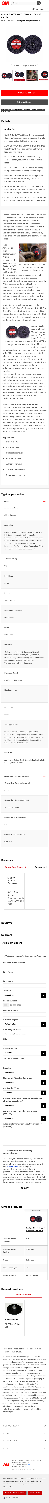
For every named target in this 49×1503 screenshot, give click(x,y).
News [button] (6, 1434)
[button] (11, 1498)
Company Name (10, 1010)
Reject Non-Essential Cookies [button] (14, 1492)
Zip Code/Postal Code (13, 1059)
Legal (14, 1460)
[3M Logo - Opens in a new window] (5, 3)
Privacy (20, 1460)
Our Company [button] (11, 1426)
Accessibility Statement (20, 1462)
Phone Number (10, 1001)
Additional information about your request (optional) (22, 1125)
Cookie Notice (9, 1487)
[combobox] (6, 1005)
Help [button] (5, 1448)
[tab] (15, 867)
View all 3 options (26, 93)
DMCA (39, 1460)
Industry (7, 1068)
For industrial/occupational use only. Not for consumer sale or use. (23, 111)
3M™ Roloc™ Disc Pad (13, 1325)
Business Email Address (14, 963)
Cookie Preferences (19, 1466)
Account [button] (40, 9)
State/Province (10, 1049)
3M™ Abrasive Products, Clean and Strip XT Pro (13, 880)
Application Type (11, 1088)
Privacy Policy (13, 1167)
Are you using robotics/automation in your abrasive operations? (22, 1100)
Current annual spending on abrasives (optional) (20, 1112)
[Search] (39, 3)
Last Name (8, 981)
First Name (8, 972)
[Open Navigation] (46, 3)
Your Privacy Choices (19, 1464)
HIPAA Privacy (30, 1460)
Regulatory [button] (10, 1441)
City (5, 1039)
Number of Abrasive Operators (17, 1078)
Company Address (12, 1030)
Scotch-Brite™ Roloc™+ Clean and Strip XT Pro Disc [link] (35, 1229)
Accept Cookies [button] (35, 1492)
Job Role (7, 991)
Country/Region (10, 1020)
